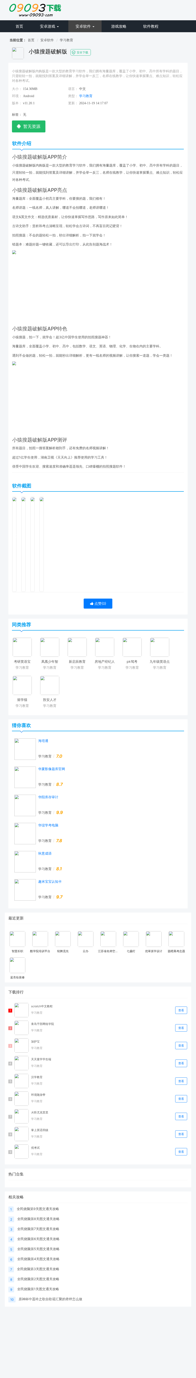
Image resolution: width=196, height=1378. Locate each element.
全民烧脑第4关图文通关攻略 (38, 1259)
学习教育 (66, 40)
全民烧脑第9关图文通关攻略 (38, 1209)
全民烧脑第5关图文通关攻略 (38, 1249)
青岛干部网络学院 (42, 1024)
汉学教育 (37, 1077)
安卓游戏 (48, 26)
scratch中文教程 (42, 1006)
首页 (19, 26)
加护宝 (35, 1041)
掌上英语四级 (39, 1130)
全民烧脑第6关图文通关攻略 (38, 1239)
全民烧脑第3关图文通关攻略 (38, 1269)
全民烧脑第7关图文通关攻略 (38, 1229)
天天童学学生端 (41, 1059)
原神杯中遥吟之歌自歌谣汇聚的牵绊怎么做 (50, 1299)
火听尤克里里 (39, 1112)
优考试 (35, 1147)
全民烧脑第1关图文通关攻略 (38, 1289)
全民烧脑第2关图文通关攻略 (38, 1279)
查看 (181, 1010)
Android (28, 96)
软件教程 (150, 26)
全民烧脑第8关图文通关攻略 (38, 1219)
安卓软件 (84, 26)
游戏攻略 (118, 26)
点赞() (99, 603)
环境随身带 (38, 1094)
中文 (82, 89)
